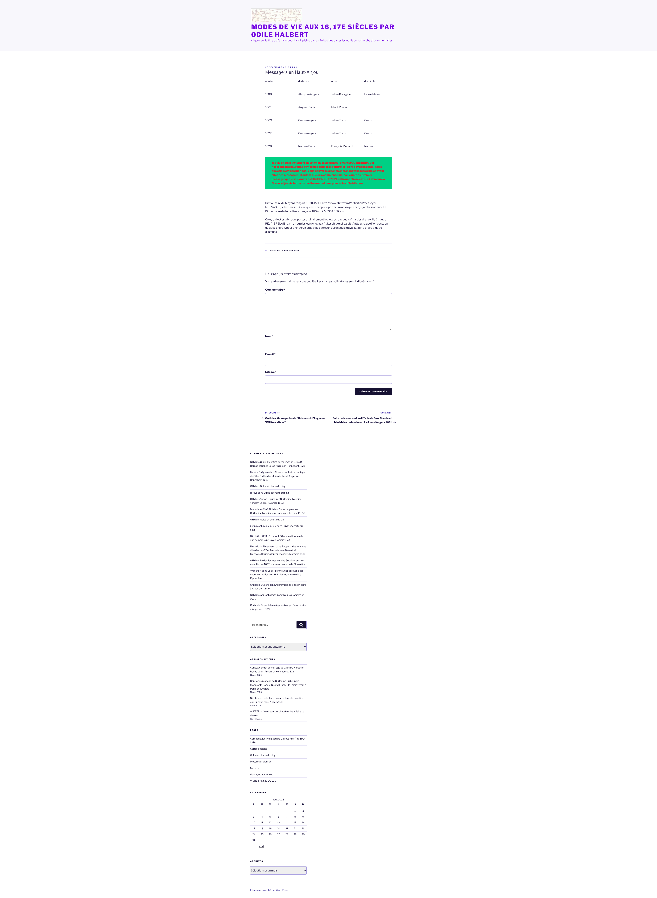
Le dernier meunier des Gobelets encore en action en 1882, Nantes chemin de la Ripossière (276, 574)
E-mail (270, 354)
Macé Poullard (340, 107)
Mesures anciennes (261, 761)
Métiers (254, 768)
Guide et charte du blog (272, 486)
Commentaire (275, 289)
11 (262, 822)
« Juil (261, 846)
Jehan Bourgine (341, 94)
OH (298, 67)
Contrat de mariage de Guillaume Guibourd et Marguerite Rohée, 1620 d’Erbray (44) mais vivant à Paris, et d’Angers (278, 684)
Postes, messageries (285, 250)
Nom (269, 336)
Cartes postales (258, 748)
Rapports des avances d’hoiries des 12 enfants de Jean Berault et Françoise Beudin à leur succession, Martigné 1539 (278, 550)
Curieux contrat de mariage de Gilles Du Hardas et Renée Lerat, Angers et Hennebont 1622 (277, 476)
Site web (270, 372)
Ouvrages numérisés (261, 774)
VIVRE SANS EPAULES (263, 780)
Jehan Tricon (339, 120)
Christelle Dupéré (259, 605)
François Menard (342, 146)
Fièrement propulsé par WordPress (269, 890)
